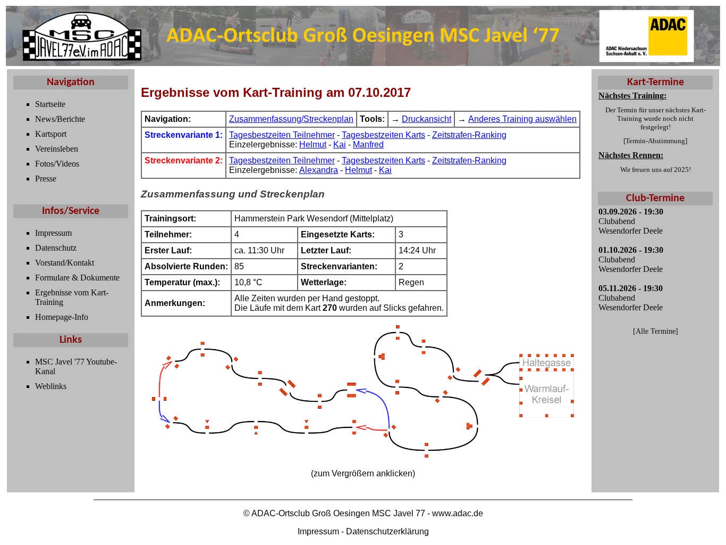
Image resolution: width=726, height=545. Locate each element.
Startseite (50, 104)
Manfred (368, 144)
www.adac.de (457, 513)
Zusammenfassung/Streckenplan (291, 118)
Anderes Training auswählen (522, 118)
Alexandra (318, 170)
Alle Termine (656, 331)
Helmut (312, 144)
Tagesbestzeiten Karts (383, 134)
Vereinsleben (56, 148)
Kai (339, 144)
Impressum (53, 232)
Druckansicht (426, 118)
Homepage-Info (61, 316)
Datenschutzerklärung (387, 531)
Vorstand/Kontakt (64, 262)
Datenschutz (56, 247)
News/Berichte (60, 118)
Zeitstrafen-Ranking (469, 134)
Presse (45, 178)
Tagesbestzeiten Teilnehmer (282, 134)
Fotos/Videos (57, 163)
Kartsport (50, 133)
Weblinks (50, 386)
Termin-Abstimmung (655, 141)
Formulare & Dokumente (77, 277)
